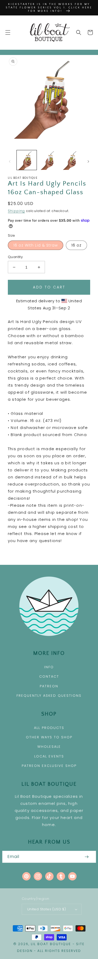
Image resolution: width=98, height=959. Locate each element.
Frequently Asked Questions (49, 695)
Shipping (16, 211)
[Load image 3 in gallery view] (71, 160)
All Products (49, 727)
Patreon (49, 686)
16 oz (76, 245)
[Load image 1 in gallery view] (27, 160)
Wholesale (49, 746)
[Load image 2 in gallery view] (49, 160)
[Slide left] (9, 161)
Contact (49, 676)
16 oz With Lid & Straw (35, 245)
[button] (8, 32)
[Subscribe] (87, 857)
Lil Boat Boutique (51, 943)
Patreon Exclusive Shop (49, 765)
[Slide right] (88, 161)
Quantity (15, 256)
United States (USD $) (46, 909)
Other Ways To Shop (49, 737)
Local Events (49, 756)
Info (49, 667)
